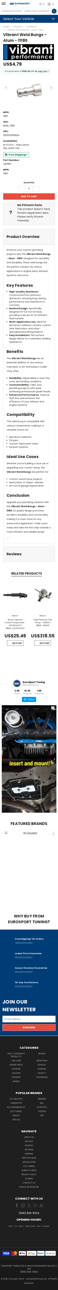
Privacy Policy (29, 1174)
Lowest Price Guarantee (36, 11)
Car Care (16, 1060)
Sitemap (29, 1178)
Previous (6, 88)
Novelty (42, 1073)
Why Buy (29, 1141)
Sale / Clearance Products (16, 1055)
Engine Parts (16, 1064)
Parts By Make (29, 1158)
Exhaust (42, 1064)
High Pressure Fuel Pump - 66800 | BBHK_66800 (43, 622)
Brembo (42, 1099)
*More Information (24, 942)
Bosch (16, 1115)
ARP (42, 1115)
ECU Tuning (29, 1166)
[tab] (29, 236)
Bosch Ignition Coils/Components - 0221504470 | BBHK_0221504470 (15, 624)
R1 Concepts (16, 1099)
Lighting (16, 1073)
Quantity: (29, 182)
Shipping (29, 1153)
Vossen (42, 1111)
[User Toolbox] (43, 4)
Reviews (29, 1145)
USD (29, 1235)
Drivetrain (42, 1060)
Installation (29, 1162)
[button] (49, 4)
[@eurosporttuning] (17, 683)
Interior (42, 1069)
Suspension (42, 1077)
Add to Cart (17, 643)
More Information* (24, 957)
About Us (29, 1137)
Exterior (16, 1069)
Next (51, 88)
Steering (16, 1077)
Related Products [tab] (26, 573)
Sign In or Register (29, 1187)
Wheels (16, 1081)
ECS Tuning (16, 1111)
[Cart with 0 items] (53, 4)
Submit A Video (29, 1170)
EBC (42, 1103)
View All (16, 1119)
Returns (29, 1149)
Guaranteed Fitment (11, 11)
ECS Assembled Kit (16, 1107)
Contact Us (29, 1182)
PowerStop (16, 1103)
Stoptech (42, 1107)
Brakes (42, 1053)
